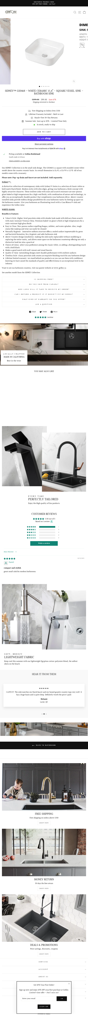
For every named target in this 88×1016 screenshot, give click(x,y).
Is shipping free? (44, 279)
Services (43, 962)
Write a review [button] (44, 543)
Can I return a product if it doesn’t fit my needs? (44, 294)
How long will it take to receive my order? (44, 289)
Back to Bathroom (45, 745)
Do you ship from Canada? (44, 284)
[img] (9, 558)
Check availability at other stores (19, 161)
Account (43, 969)
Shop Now (44, 823)
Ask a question (44, 304)
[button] (41, 317)
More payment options (44, 144)
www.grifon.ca (60, 268)
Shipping (36, 102)
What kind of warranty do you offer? (44, 299)
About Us (43, 977)
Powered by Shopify (44, 1014)
